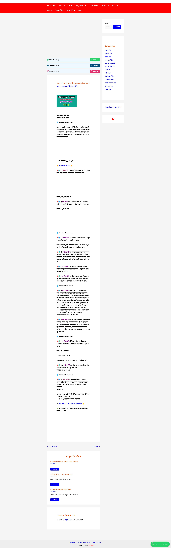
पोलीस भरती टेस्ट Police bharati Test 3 (60, 489)
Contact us (79, 542)
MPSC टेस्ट (108, 50)
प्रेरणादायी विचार (109, 79)
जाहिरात (107, 70)
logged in (68, 520)
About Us (72, 542)
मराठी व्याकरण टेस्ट (110, 83)
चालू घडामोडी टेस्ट (110, 66)
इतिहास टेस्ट (108, 53)
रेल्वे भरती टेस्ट (109, 86)
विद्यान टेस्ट (108, 89)
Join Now (95, 60)
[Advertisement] (73, 28)
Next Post (96, 446)
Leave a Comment (62, 86)
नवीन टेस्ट (107, 73)
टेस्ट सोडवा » (55, 469)
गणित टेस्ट (108, 57)
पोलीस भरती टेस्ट (73, 86)
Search (107, 23)
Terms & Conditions (96, 542)
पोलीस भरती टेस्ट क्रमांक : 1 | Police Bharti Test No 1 (64, 461)
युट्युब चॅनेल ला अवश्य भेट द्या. (113, 107)
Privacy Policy (86, 542)
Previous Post (52, 446)
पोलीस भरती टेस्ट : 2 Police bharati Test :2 (61, 474)
